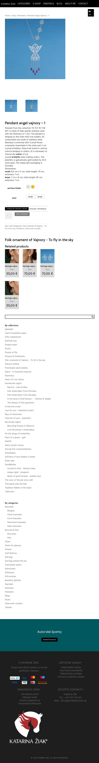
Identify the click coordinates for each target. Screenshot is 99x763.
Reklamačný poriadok (71, 673)
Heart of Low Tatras (14, 379)
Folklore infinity (12, 364)
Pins (9, 537)
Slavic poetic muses (14, 445)
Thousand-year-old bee (16, 484)
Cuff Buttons (11, 553)
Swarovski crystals (33, 228)
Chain (7, 541)
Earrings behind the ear (16, 561)
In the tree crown (13, 406)
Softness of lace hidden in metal (20, 457)
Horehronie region (13, 383)
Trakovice (9, 491)
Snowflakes (10, 453)
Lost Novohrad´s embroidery (21, 429)
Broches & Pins (12, 530)
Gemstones (10, 568)
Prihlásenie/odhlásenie (29, 703)
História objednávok (30, 700)
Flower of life (11, 352)
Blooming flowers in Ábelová (20, 426)
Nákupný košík (29, 697)
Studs (7, 599)
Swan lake (9, 460)
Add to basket (22, 214)
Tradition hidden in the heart (18, 487)
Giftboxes (9, 572)
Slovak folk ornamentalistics (18, 449)
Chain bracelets (14, 514)
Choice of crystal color (17, 209)
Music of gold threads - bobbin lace (24, 476)
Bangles (11, 510)
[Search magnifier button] (92, 316)
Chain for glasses (13, 545)
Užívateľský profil (30, 694)
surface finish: (14, 188)
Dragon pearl (11, 344)
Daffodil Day (11, 341)
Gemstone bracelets (16, 522)
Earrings (9, 557)
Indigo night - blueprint (18, 472)
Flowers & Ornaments (15, 356)
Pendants (20, 228)
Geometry (9, 375)
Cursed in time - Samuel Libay (21, 468)
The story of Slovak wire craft (19, 480)
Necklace (9, 588)
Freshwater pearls (13, 565)
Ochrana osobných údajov (71, 676)
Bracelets (9, 507)
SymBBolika (10, 464)
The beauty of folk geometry (20, 402)
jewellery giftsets (13, 580)
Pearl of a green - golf (15, 437)
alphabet (9, 329)
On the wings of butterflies (17, 433)
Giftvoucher (10, 576)
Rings (7, 595)
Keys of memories (13, 414)
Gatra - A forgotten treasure (18, 371)
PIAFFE (8, 441)
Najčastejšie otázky (71, 667)
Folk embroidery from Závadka (21, 395)
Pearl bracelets (14, 526)
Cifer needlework (13, 337)
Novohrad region (13, 422)
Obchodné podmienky (71, 670)
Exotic (8, 348)
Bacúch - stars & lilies (17, 387)
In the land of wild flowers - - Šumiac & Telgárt (29, 399)
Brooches (11, 534)
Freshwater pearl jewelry (16, 368)
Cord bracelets (14, 518)
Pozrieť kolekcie (49, 639)
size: (14, 198)
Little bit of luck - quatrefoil (18, 418)
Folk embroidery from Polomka (21, 391)
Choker (8, 549)
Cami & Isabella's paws (15, 333)
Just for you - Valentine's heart (19, 410)
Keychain (9, 584)
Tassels (8, 607)
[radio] (28, 187)
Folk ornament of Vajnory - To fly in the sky (25, 360)
